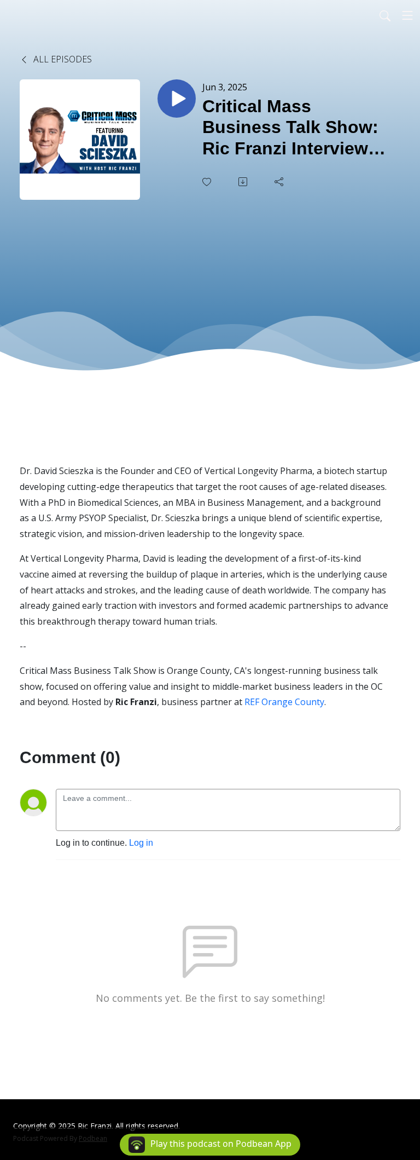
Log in (141, 842)
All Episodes (61, 59)
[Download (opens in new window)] (243, 181)
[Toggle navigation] (407, 15)
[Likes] (207, 182)
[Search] (385, 15)
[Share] (280, 181)
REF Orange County (284, 702)
